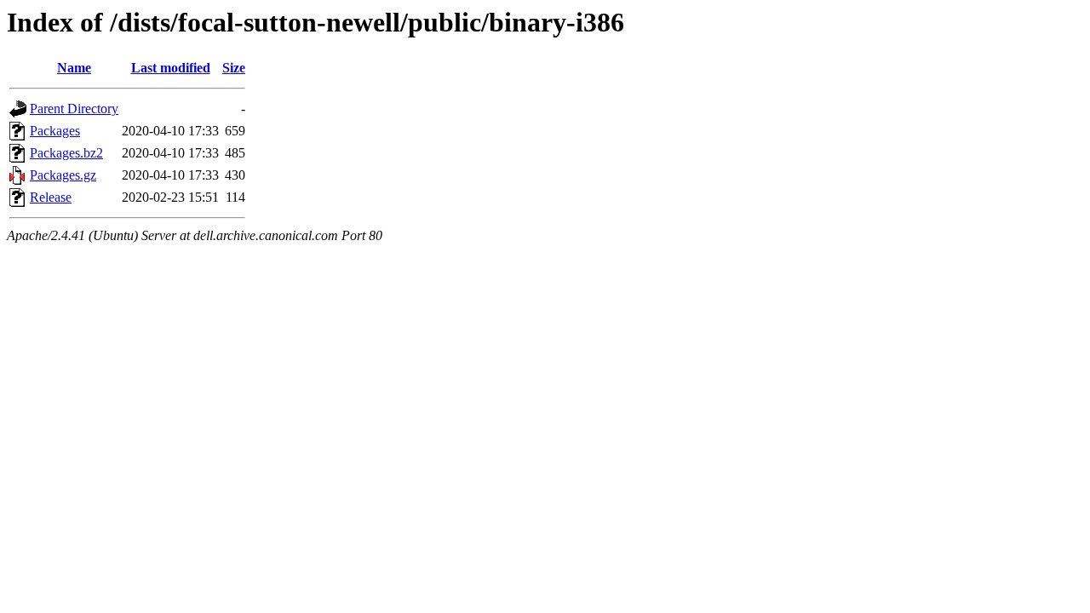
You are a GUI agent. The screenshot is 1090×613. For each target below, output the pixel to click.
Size (233, 67)
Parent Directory (74, 108)
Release (51, 197)
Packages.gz (63, 175)
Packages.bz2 (66, 153)
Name (74, 67)
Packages (55, 130)
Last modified (170, 67)
